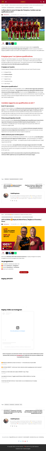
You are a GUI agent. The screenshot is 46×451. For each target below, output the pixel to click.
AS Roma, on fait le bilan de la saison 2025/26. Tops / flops (15, 371)
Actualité (4, 7)
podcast (17, 404)
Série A (31, 7)
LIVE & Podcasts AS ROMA (27, 217)
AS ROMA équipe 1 (10, 7)
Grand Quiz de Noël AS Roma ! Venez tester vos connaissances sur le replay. (19, 381)
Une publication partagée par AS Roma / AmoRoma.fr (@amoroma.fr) (17, 346)
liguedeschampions (14, 179)
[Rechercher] (41, 2)
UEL (21, 404)
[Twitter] (12, 200)
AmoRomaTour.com (34, 437)
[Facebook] (10, 200)
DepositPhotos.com (13, 437)
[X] (23, 441)
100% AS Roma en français (7, 217)
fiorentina (12, 404)
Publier (23, 1)
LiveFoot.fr (20, 437)
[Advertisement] (23, 167)
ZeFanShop (41, 437)
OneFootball (25, 7)
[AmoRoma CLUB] (44, 2)
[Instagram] (14, 200)
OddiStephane (6, 14)
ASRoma (7, 179)
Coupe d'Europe (19, 7)
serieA (21, 179)
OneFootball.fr (26, 437)
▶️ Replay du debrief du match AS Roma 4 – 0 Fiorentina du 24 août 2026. (18, 362)
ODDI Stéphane (35, 446)
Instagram (19, 355)
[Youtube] (25, 441)
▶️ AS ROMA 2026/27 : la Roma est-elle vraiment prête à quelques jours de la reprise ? (21, 367)
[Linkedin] (16, 200)
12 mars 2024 (14, 14)
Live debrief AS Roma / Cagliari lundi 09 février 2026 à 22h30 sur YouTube (18, 376)
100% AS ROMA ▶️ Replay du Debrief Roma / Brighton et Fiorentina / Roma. (21, 220)
